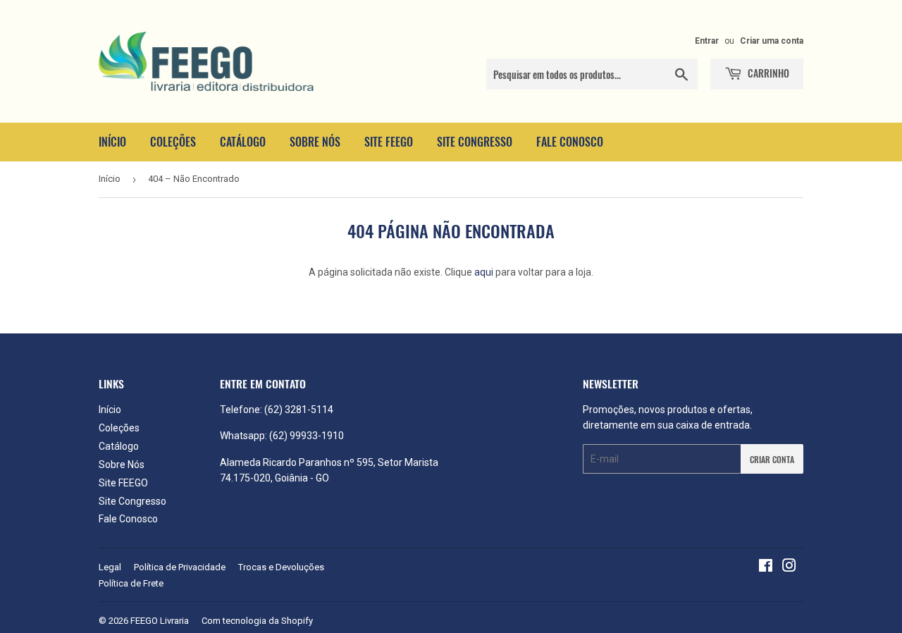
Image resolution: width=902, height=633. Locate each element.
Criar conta (772, 459)
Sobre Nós (315, 141)
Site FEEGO (388, 141)
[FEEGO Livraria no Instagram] (789, 567)
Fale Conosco (569, 141)
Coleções (173, 141)
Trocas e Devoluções (281, 567)
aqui (483, 272)
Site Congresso (474, 141)
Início (112, 141)
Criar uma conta (771, 41)
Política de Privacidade (180, 567)
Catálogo (243, 141)
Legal (110, 567)
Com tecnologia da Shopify (257, 620)
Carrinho (767, 73)
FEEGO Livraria (159, 620)
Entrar (707, 41)
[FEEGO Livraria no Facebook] (765, 567)
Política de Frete (131, 583)
